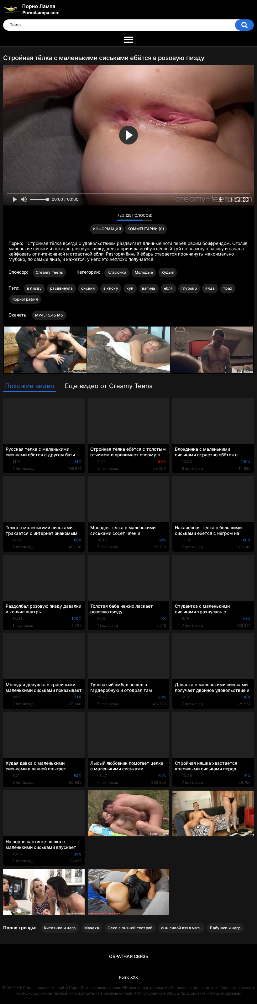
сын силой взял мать (181, 927)
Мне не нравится (111, 217)
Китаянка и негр (60, 927)
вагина (148, 288)
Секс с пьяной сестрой (130, 927)
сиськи (88, 288)
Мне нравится (102, 217)
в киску (110, 288)
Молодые (144, 272)
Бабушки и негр (225, 927)
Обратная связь (128, 956)
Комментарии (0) (146, 228)
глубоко (189, 288)
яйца (210, 288)
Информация (107, 228)
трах (227, 288)
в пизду (34, 288)
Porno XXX (128, 977)
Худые (167, 272)
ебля (168, 288)
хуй (130, 288)
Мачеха (91, 927)
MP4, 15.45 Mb (49, 315)
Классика (117, 272)
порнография (25, 299)
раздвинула (61, 288)
